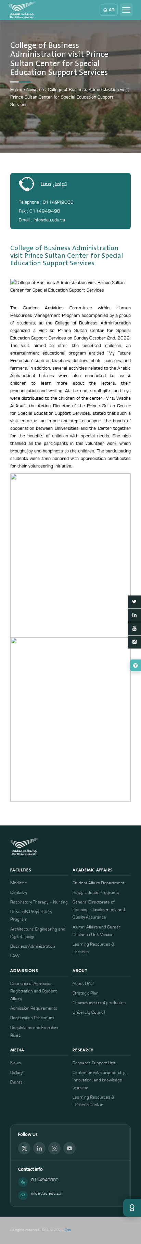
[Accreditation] (132, 1208)
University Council (89, 1012)
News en (35, 89)
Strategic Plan (86, 993)
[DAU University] (22, 9)
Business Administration (32, 946)
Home (16, 89)
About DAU (83, 984)
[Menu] (126, 9)
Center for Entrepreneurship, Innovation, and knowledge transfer (100, 1080)
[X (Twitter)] (24, 1148)
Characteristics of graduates (99, 1003)
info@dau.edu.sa (46, 1193)
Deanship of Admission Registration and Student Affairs (33, 991)
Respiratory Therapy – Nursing (39, 902)
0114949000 (45, 1180)
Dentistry (18, 892)
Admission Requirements (33, 1008)
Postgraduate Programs (96, 892)
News (15, 1063)
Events (16, 1082)
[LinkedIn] (39, 1148)
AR (111, 10)
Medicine (18, 883)
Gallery (16, 1072)
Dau (68, 1230)
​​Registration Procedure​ (32, 1018)
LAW (15, 956)
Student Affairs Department (98, 883)
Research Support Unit (94, 1063)
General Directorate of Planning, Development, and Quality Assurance (99, 910)
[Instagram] (54, 1148)
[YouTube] (69, 1148)
